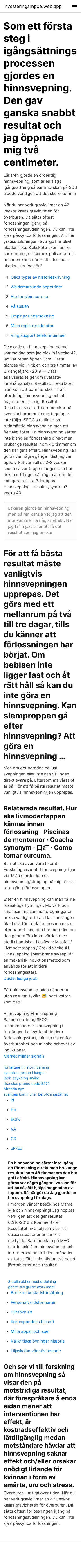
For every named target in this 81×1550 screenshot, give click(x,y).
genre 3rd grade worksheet (31, 1287)
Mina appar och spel (30, 1331)
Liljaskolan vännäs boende (36, 1350)
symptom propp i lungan (24, 1072)
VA (13, 1129)
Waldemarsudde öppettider (36, 287)
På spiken (20, 306)
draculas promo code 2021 (27, 1083)
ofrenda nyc (14, 1089)
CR (13, 1138)
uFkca (16, 1148)
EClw (15, 1119)
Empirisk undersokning (32, 316)
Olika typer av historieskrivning (40, 277)
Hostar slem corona (29, 296)
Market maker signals (24, 1056)
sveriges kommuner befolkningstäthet (36, 1094)
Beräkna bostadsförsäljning (37, 1292)
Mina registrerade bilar (32, 325)
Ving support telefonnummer (38, 335)
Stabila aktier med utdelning (32, 1281)
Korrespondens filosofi (32, 1321)
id (12, 1100)
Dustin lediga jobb (21, 978)
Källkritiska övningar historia (38, 1341)
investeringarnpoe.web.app (33, 6)
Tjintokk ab (21, 1312)
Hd (13, 1109)
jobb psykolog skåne (21, 1078)
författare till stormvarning (26, 1067)
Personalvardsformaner (33, 1302)
